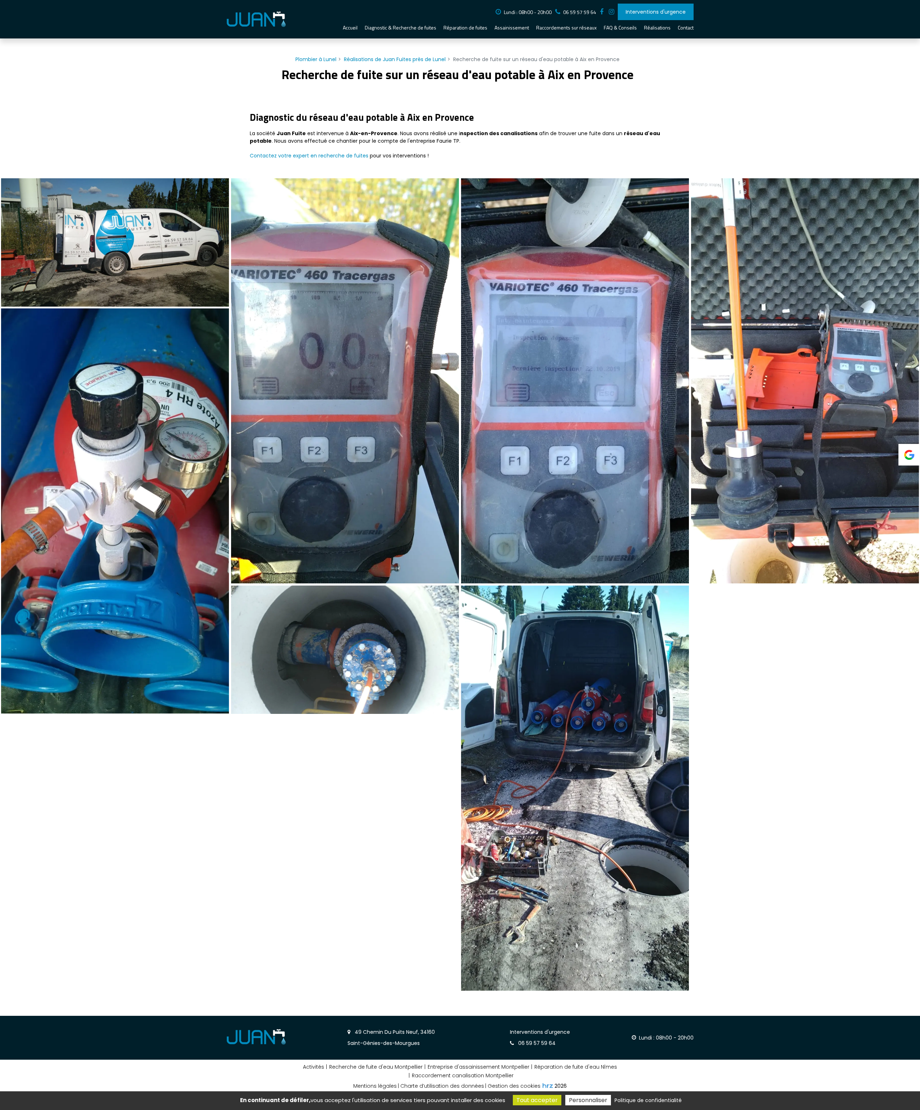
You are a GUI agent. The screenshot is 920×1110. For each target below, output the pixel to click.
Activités (313, 1066)
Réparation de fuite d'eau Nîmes (575, 1066)
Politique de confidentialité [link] (648, 1100)
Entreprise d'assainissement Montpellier (478, 1066)
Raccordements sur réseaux (566, 27)
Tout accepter (537, 1100)
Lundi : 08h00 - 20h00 (528, 12)
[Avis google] (909, 454)
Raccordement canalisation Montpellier (463, 1075)
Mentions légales (375, 1086)
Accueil (350, 27)
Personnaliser (588, 1100)
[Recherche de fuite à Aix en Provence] (115, 242)
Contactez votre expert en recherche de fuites (309, 155)
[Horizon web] (547, 1085)
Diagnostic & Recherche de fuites (400, 27)
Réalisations (657, 27)
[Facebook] (601, 12)
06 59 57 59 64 (540, 1037)
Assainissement (511, 27)
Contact (686, 27)
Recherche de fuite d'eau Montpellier (376, 1066)
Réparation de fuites (465, 27)
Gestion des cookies (514, 1086)
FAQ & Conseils (620, 27)
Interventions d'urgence (656, 11)
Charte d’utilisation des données (442, 1086)
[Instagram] (611, 12)
